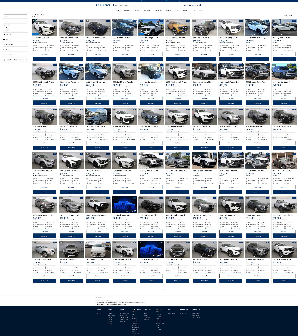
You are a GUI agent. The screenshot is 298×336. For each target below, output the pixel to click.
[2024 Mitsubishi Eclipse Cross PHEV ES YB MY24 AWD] (257, 249)
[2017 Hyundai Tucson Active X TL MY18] (44, 160)
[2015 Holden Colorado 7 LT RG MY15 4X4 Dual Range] (177, 249)
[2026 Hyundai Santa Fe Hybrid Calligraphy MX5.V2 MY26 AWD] (151, 71)
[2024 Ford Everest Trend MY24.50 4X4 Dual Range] (204, 27)
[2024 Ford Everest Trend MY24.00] (71, 116)
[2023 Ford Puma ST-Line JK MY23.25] (98, 27)
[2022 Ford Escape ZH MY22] (71, 204)
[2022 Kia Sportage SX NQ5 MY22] (204, 249)
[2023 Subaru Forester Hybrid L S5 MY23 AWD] (124, 249)
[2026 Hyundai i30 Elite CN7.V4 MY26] (284, 27)
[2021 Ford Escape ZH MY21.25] (284, 116)
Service (185, 10)
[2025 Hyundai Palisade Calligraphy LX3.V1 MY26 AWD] (124, 27)
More (200, 10)
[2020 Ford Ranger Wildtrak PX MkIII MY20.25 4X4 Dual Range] (151, 204)
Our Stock (147, 10)
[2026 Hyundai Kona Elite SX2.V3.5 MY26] (204, 71)
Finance (168, 10)
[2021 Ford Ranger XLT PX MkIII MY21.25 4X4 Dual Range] (124, 204)
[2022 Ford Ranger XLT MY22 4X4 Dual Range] (44, 71)
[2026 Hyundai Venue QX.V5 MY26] (257, 160)
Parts (193, 10)
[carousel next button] (55, 27)
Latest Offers (158, 10)
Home (117, 10)
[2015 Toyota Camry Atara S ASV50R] (204, 204)
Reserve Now (44, 59)
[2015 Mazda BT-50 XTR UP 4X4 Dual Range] (44, 249)
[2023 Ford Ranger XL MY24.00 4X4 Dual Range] (71, 293)
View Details (45, 54)
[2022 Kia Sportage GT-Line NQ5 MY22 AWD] (98, 160)
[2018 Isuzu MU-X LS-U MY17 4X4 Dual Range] (231, 116)
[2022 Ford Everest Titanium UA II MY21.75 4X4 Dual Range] (204, 116)
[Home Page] (103, 5)
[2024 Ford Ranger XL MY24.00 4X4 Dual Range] (231, 27)
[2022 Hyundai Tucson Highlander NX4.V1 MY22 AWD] (177, 204)
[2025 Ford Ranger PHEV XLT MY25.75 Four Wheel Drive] (151, 27)
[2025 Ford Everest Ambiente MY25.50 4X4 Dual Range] (44, 116)
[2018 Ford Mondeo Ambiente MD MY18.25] (124, 160)
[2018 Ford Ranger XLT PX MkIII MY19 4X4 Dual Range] (151, 249)
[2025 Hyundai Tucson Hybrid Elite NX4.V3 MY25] (71, 160)
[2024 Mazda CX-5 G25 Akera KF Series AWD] (151, 116)
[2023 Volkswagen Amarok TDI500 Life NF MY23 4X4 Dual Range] (98, 204)
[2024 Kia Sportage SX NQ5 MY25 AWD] (98, 293)
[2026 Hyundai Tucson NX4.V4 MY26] (231, 71)
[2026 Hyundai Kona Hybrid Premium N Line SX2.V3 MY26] (98, 71)
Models (137, 10)
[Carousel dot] (41, 34)
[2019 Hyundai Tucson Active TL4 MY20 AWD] (257, 204)
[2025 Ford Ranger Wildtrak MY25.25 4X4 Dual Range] (177, 27)
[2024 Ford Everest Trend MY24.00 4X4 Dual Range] (284, 249)
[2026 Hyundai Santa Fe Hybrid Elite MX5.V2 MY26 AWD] (257, 71)
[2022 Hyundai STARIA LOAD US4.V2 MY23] (98, 249)
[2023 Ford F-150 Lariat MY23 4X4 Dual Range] (284, 160)
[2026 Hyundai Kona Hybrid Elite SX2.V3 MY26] (204, 160)
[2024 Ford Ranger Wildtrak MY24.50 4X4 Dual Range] (284, 204)
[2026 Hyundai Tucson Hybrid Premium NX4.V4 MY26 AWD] (177, 160)
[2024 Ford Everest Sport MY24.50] (44, 293)
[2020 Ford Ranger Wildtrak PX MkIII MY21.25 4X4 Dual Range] (71, 27)
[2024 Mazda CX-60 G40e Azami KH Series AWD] (44, 27)
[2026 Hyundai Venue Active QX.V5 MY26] (151, 160)
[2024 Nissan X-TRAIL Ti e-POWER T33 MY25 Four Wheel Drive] (177, 116)
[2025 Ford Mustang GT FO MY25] (98, 116)
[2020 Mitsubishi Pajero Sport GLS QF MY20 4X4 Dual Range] (71, 249)
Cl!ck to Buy (127, 10)
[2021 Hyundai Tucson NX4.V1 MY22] (231, 249)
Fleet (177, 10)
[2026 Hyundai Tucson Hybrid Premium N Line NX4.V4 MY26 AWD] (257, 27)
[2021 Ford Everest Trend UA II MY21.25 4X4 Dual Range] (124, 71)
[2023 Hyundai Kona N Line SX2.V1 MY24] (124, 116)
